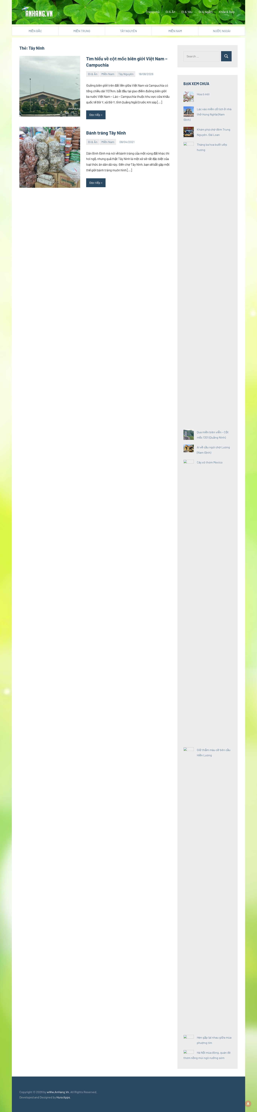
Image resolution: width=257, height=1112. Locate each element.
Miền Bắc (35, 31)
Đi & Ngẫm (205, 12)
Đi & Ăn (170, 12)
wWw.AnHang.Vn (58, 1092)
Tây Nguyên (128, 31)
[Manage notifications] (248, 1104)
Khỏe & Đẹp (227, 12)
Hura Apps (63, 1097)
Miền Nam (175, 31)
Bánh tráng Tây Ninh (106, 132)
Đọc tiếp (94, 114)
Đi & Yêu (186, 12)
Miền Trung (81, 31)
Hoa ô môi (203, 94)
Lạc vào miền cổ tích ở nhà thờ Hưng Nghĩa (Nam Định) (207, 114)
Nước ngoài (221, 31)
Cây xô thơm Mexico (210, 462)
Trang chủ (152, 12)
